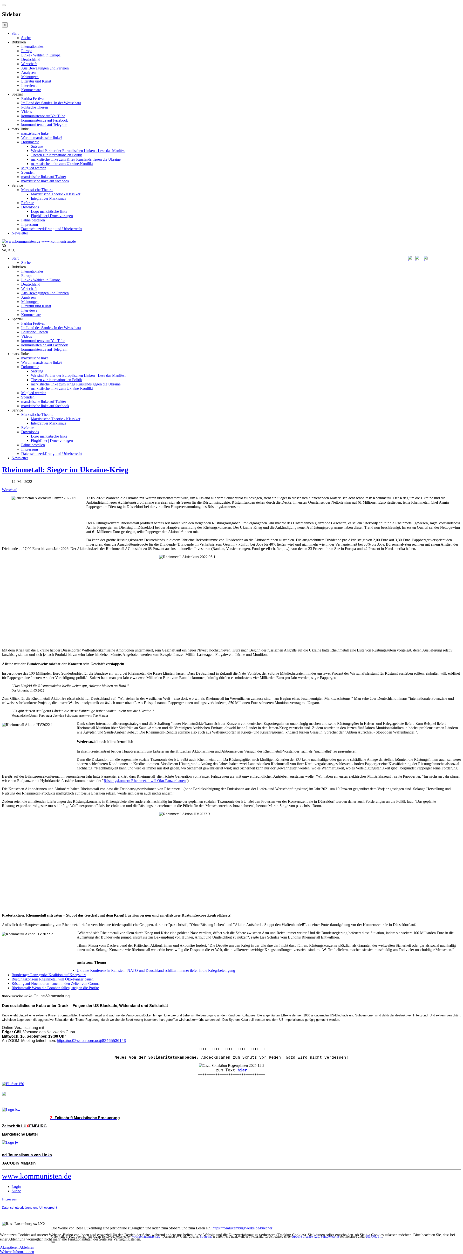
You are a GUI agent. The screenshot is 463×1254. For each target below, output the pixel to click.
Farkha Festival (33, 98)
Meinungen (30, 77)
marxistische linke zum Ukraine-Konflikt (62, 164)
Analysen (28, 72)
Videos (26, 112)
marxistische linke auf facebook (45, 181)
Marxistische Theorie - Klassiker (55, 194)
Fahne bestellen (33, 220)
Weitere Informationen (17, 1252)
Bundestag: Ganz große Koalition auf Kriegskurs (49, 975)
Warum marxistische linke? (41, 138)
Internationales (32, 46)
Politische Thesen (34, 107)
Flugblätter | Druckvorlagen (52, 216)
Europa (26, 51)
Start (15, 33)
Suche (26, 38)
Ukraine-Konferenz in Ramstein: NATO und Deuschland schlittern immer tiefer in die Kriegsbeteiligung (156, 970)
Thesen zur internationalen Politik (56, 155)
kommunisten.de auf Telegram (44, 125)
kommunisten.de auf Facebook (44, 120)
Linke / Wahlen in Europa (41, 55)
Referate (27, 203)
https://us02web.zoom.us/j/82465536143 (91, 1041)
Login (16, 1187)
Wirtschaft (29, 64)
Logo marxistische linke (49, 211)
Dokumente (30, 142)
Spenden (27, 172)
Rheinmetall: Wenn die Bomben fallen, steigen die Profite (55, 988)
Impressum (29, 224)
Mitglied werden (33, 168)
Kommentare (31, 90)
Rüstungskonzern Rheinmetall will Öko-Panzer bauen (145, 781)
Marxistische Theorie (37, 190)
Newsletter (20, 233)
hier (242, 1070)
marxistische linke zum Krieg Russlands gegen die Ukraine (76, 159)
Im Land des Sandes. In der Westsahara (51, 103)
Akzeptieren (9, 1247)
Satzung (37, 146)
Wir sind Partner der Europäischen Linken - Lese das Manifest (78, 151)
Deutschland (30, 59)
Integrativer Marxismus (48, 198)
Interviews (29, 85)
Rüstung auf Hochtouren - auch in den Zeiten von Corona (56, 983)
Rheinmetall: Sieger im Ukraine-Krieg (65, 469)
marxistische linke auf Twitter (43, 177)
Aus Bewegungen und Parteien (45, 68)
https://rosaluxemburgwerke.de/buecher (242, 1228)
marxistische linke (34, 133)
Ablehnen (26, 1247)
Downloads (30, 207)
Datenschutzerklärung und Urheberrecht (51, 229)
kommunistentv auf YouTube (43, 116)
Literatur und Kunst (36, 81)
